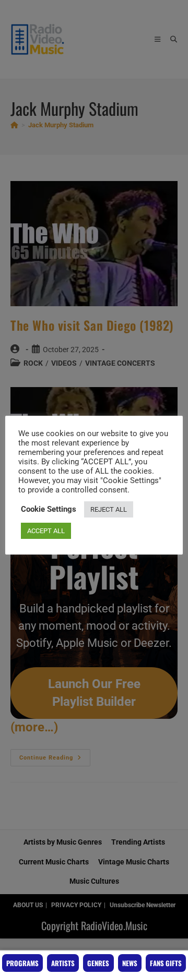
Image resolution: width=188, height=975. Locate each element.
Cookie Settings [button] (48, 509)
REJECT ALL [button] (108, 509)
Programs (22, 963)
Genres (98, 963)
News (129, 963)
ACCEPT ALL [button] (46, 531)
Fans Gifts (166, 963)
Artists (63, 963)
